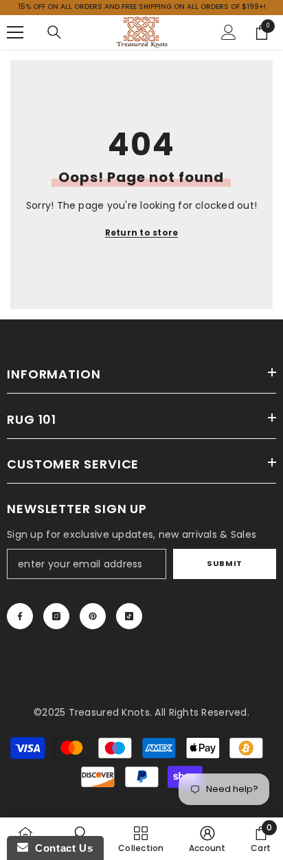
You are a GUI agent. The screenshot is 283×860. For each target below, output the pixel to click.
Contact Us (60, 848)
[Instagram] (56, 616)
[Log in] (228, 32)
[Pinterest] (93, 616)
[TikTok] (129, 616)
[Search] (54, 32)
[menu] (15, 32)
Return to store (142, 232)
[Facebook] (20, 616)
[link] (207, 838)
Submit (224, 563)
